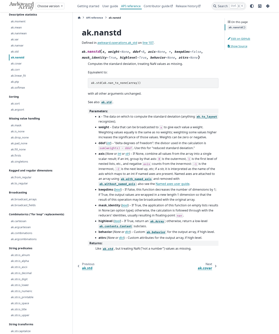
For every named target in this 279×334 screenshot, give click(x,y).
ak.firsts (16, 155)
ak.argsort (17, 109)
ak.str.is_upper (20, 315)
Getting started (88, 6)
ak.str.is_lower (20, 285)
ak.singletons (19, 161)
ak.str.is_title (19, 309)
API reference (131, 6)
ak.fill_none (18, 149)
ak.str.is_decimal (21, 273)
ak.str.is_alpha (20, 261)
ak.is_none (17, 131)
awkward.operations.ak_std (117, 43)
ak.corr (15, 69)
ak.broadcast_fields (23, 205)
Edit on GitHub (240, 38)
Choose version (48, 6)
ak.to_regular (19, 183)
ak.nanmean (19, 33)
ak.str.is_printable (22, 297)
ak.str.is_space (20, 303)
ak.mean (16, 27)
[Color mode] (252, 6)
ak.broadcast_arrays (24, 199)
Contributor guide (157, 6)
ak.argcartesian (21, 227)
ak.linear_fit (18, 75)
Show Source (238, 46)
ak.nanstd (17, 57)
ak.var (15, 39)
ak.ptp (15, 81)
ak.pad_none (19, 143)
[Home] (79, 18)
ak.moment (18, 21)
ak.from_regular (21, 177)
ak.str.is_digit (19, 279)
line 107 (148, 43)
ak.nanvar (17, 45)
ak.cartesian (18, 221)
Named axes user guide (172, 184)
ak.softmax (18, 87)
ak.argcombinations (24, 239)
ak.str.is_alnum (20, 255)
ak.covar (16, 63)
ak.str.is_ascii (19, 267)
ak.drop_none (20, 137)
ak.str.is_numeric (21, 291)
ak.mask (16, 125)
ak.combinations (21, 233)
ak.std (15, 51)
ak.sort (15, 103)
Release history (187, 6)
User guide (110, 6)
